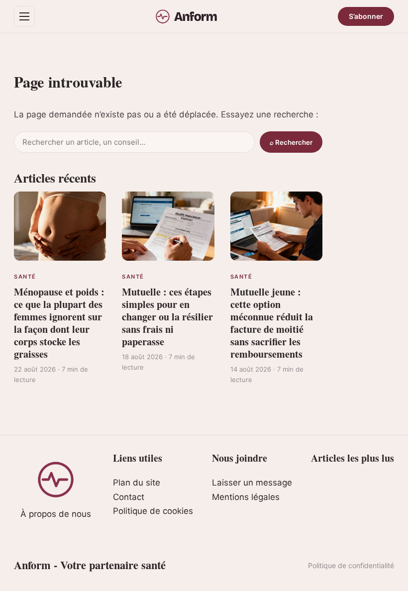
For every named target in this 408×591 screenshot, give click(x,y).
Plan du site (136, 483)
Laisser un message (252, 483)
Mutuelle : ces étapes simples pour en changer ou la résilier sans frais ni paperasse (167, 317)
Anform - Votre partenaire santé (90, 565)
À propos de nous (55, 514)
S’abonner (366, 16)
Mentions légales (246, 497)
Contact (128, 497)
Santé (25, 276)
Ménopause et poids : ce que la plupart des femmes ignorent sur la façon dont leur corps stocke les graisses (59, 323)
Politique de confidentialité (351, 565)
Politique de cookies (153, 511)
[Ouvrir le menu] (24, 16)
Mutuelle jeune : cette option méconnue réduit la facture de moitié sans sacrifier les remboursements (271, 323)
